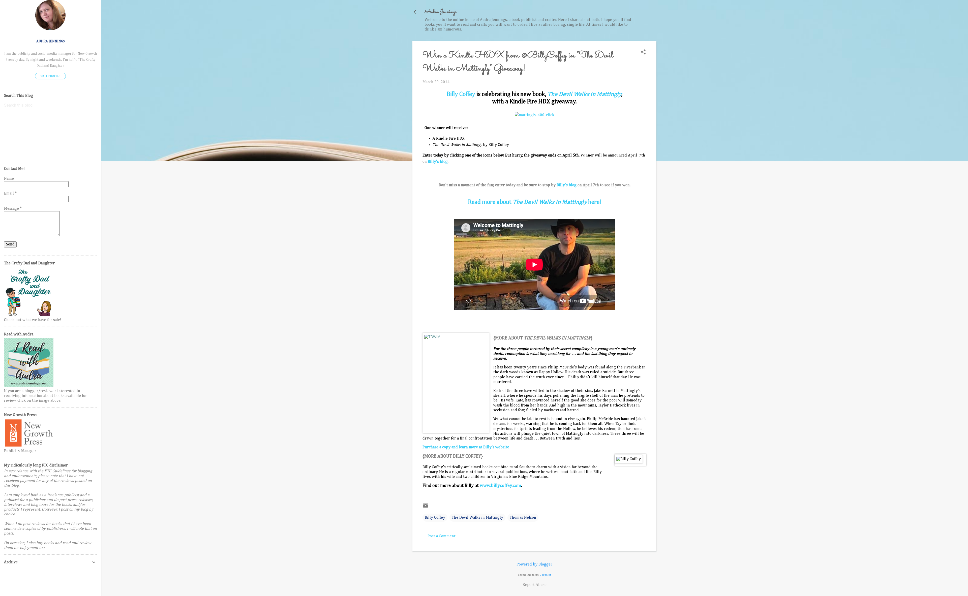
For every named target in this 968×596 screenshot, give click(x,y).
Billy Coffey (460, 94)
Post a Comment (442, 536)
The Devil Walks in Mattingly (584, 94)
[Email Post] (425, 508)
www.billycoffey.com (500, 485)
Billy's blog (567, 185)
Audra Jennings (441, 12)
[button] (643, 52)
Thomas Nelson (523, 518)
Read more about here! (534, 202)
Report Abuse (535, 585)
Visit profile (50, 76)
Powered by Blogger (534, 564)
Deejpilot (545, 574)
